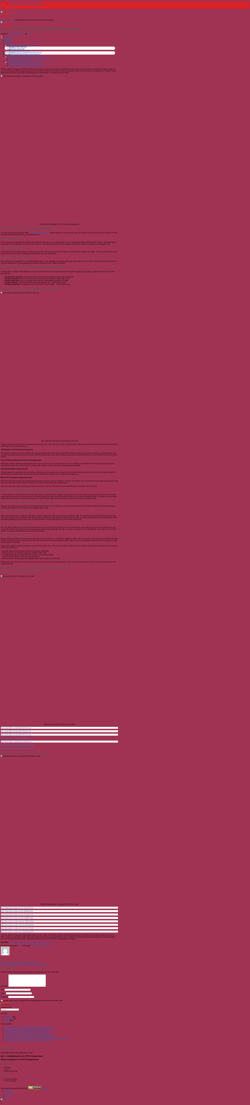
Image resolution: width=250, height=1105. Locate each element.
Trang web (4, 997)
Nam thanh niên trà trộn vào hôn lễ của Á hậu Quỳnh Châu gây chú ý (27, 1033)
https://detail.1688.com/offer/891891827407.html (16, 735)
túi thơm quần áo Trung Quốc (39, 233)
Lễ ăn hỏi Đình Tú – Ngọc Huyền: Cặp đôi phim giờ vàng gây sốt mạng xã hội (30, 1029)
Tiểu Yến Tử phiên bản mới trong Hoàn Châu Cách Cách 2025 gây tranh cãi (29, 1035)
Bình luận (4, 986)
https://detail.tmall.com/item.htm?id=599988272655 (17, 918)
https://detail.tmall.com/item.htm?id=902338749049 (17, 908)
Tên (2, 990)
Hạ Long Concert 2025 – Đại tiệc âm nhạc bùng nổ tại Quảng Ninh (27, 1031)
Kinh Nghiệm (9, 38)
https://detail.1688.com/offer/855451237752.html (16, 728)
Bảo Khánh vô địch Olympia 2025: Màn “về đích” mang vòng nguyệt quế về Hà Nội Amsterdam (36, 1038)
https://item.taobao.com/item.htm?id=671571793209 (17, 928)
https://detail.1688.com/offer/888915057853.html (17, 745)
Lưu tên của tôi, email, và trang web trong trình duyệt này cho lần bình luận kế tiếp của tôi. (33, 1001)
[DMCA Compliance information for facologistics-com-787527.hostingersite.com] (34, 1088)
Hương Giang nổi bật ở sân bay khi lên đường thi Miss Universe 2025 (28, 1027)
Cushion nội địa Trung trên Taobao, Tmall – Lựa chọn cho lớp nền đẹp (28, 1040)
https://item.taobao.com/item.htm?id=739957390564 (17, 921)
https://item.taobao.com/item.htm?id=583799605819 (17, 925)
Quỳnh (30, 34)
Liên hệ (7, 44)
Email (3, 993)
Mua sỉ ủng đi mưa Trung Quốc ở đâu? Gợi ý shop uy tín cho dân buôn (24, 964)
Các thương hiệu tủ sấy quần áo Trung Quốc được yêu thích (29, 942)
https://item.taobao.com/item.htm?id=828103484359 (17, 931)
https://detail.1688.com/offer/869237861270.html (16, 731)
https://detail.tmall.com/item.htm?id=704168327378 (17, 914)
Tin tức (11, 20)
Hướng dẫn (8, 40)
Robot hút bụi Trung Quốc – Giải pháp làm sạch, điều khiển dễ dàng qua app (30, 1037)
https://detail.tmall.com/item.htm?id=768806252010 (17, 911)
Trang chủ (8, 37)
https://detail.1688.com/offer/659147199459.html (16, 741)
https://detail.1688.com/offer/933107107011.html (17, 748)
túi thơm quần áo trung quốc (40, 946)
